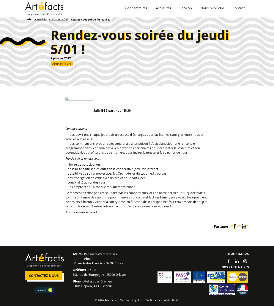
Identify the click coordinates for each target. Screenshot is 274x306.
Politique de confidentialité (162, 300)
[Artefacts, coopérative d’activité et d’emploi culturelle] (44, 8)
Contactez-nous (44, 275)
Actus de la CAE (58, 19)
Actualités (40, 19)
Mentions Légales (131, 300)
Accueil (29, 19)
